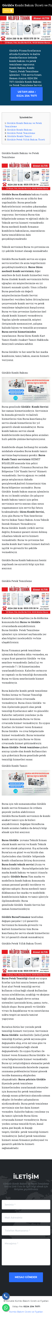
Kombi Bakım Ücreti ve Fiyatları (26, 1312)
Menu (7, 11)
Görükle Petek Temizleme (21, 133)
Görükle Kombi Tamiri (19, 136)
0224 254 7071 (26, 93)
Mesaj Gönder (26, 1277)
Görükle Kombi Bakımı (19, 129)
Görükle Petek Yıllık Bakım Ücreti (26, 139)
